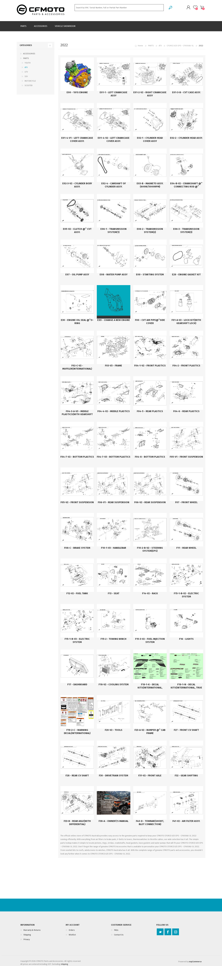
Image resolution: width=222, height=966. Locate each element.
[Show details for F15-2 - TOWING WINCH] (113, 620)
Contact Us (119, 935)
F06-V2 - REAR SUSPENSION (150, 502)
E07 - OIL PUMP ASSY (77, 274)
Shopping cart (202, 7)
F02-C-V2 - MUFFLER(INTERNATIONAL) (77, 367)
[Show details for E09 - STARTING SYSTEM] (150, 256)
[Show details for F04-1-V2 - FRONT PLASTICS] (150, 347)
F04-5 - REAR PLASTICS (150, 411)
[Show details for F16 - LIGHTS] (186, 620)
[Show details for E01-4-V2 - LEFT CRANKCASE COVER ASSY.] (113, 119)
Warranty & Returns (32, 930)
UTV (26, 72)
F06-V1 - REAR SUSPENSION (113, 502)
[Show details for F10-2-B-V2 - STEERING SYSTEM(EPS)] (150, 529)
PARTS (26, 58)
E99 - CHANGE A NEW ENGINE (113, 320)
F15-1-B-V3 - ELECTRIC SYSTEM (77, 640)
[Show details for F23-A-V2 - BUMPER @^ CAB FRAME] (150, 712)
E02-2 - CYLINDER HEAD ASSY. (186, 137)
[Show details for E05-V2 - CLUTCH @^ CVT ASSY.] (77, 211)
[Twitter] (160, 931)
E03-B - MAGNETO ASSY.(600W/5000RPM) (150, 185)
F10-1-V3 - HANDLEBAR (113, 547)
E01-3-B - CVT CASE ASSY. (186, 92)
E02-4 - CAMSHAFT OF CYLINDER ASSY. (113, 185)
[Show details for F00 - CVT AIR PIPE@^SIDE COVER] (150, 302)
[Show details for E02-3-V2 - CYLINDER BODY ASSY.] (77, 165)
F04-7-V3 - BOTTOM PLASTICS (113, 456)
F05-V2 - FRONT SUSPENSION (77, 502)
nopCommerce (195, 961)
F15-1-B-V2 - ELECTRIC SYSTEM (186, 595)
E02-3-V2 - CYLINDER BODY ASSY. (77, 185)
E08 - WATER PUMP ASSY (113, 274)
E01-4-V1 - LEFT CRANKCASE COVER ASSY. (77, 139)
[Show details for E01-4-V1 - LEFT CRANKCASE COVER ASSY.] (77, 119)
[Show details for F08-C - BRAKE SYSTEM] (77, 529)
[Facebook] (167, 931)
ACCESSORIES (29, 53)
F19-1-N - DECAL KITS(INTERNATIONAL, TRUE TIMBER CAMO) (186, 687)
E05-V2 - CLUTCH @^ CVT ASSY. (77, 231)
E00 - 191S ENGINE (77, 92)
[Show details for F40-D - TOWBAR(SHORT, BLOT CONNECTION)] (150, 803)
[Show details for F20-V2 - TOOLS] (113, 712)
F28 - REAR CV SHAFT (77, 775)
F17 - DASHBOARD (77, 684)
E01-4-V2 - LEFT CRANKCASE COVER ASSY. (113, 139)
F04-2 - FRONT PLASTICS (186, 365)
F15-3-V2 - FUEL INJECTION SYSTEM (150, 640)
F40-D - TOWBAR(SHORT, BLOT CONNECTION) (150, 823)
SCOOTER (28, 85)
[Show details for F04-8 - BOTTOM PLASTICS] (150, 438)
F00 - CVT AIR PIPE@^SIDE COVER (150, 322)
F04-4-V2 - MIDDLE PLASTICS (113, 411)
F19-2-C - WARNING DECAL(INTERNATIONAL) (77, 732)
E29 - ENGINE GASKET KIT (186, 274)
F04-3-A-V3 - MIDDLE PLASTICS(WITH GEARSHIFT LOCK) (77, 414)
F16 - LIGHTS (186, 638)
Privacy (26, 939)
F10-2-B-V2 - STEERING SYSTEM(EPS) (150, 549)
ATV (26, 67)
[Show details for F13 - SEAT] (113, 575)
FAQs (116, 930)
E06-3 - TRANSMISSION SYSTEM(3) (186, 231)
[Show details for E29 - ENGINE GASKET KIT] (186, 256)
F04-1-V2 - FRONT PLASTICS (150, 365)
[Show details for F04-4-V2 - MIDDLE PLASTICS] (113, 393)
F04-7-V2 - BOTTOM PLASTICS (77, 456)
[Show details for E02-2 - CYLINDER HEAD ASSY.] (186, 119)
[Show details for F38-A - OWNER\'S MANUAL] (113, 803)
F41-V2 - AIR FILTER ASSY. (186, 821)
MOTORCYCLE (30, 81)
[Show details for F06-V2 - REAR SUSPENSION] (150, 484)
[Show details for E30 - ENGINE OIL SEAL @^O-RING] (77, 302)
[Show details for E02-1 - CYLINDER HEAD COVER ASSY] (150, 119)
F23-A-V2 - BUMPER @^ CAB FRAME (150, 732)
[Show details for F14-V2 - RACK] (150, 575)
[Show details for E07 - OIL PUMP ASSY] (77, 256)
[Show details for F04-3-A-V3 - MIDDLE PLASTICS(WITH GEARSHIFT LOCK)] (77, 393)
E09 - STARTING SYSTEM (150, 274)
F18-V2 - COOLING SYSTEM (114, 684)
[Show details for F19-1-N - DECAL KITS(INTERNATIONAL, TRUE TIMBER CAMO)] (186, 666)
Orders (72, 930)
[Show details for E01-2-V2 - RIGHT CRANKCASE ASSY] (150, 74)
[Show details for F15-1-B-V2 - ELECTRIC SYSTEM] (186, 575)
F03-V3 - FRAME (113, 365)
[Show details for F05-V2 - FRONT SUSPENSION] (77, 484)
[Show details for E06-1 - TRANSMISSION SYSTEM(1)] (113, 211)
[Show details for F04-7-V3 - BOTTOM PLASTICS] (113, 438)
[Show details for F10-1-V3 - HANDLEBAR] (113, 529)
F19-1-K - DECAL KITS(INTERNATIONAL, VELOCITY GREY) (150, 687)
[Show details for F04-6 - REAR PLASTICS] (186, 393)
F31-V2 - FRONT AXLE (149, 775)
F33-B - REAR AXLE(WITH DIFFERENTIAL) (77, 823)
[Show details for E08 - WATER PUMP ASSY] (113, 256)
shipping (64, 964)
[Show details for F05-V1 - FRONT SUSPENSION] (186, 438)
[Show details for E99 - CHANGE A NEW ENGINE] (113, 302)
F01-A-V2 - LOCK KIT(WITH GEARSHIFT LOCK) (186, 322)
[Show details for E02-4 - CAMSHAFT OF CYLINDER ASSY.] (113, 165)
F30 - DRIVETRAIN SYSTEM (113, 775)
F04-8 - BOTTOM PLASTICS (150, 456)
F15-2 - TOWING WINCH (113, 638)
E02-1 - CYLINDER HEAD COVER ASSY (150, 139)
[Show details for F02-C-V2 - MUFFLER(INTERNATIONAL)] (77, 347)
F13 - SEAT (113, 593)
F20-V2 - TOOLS (113, 730)
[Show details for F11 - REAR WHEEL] (186, 529)
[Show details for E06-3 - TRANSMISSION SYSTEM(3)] (186, 211)
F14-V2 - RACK (150, 593)
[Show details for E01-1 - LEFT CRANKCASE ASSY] (113, 74)
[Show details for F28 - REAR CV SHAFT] (77, 757)
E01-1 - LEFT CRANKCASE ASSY (113, 94)
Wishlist (72, 935)
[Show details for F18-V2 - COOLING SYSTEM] (113, 666)
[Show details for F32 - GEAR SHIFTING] (186, 757)
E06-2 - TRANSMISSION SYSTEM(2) (150, 231)
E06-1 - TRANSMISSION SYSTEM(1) (113, 231)
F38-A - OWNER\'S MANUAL (113, 821)
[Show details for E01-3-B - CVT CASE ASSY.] (186, 74)
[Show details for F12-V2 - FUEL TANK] (77, 575)
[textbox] (119, 7)
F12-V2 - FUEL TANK (77, 593)
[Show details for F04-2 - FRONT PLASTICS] (186, 347)
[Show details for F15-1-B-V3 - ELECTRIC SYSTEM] (77, 620)
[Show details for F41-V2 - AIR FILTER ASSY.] (186, 803)
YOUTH (28, 63)
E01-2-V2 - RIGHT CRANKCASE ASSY (149, 94)
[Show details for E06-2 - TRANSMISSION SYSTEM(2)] (150, 211)
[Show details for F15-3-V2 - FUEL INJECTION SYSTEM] (150, 620)
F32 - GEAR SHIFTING (186, 775)
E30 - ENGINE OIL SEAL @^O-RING (77, 322)
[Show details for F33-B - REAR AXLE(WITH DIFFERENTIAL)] (77, 803)
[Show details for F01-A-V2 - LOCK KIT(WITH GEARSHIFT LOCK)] (186, 302)
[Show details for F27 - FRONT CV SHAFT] (186, 712)
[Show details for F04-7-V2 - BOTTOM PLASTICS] (77, 438)
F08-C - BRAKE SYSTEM (77, 547)
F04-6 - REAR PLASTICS (186, 411)
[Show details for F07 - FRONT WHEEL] (186, 484)
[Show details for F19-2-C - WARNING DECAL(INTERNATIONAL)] (77, 712)
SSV (26, 76)
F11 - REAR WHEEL (186, 547)
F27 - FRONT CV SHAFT (186, 730)
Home (140, 45)
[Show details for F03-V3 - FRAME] (113, 347)
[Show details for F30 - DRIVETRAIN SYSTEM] (113, 757)
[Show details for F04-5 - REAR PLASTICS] (150, 393)
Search (170, 7)
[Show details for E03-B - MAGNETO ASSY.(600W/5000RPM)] (150, 165)
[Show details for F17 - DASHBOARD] (77, 666)
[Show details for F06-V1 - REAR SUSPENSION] (113, 484)
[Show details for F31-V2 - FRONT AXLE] (150, 757)
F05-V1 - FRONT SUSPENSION (186, 456)
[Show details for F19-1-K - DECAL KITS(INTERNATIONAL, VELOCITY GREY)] (150, 666)
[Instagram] (175, 931)
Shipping (27, 935)
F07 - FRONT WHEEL (186, 502)
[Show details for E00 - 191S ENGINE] (77, 74)
